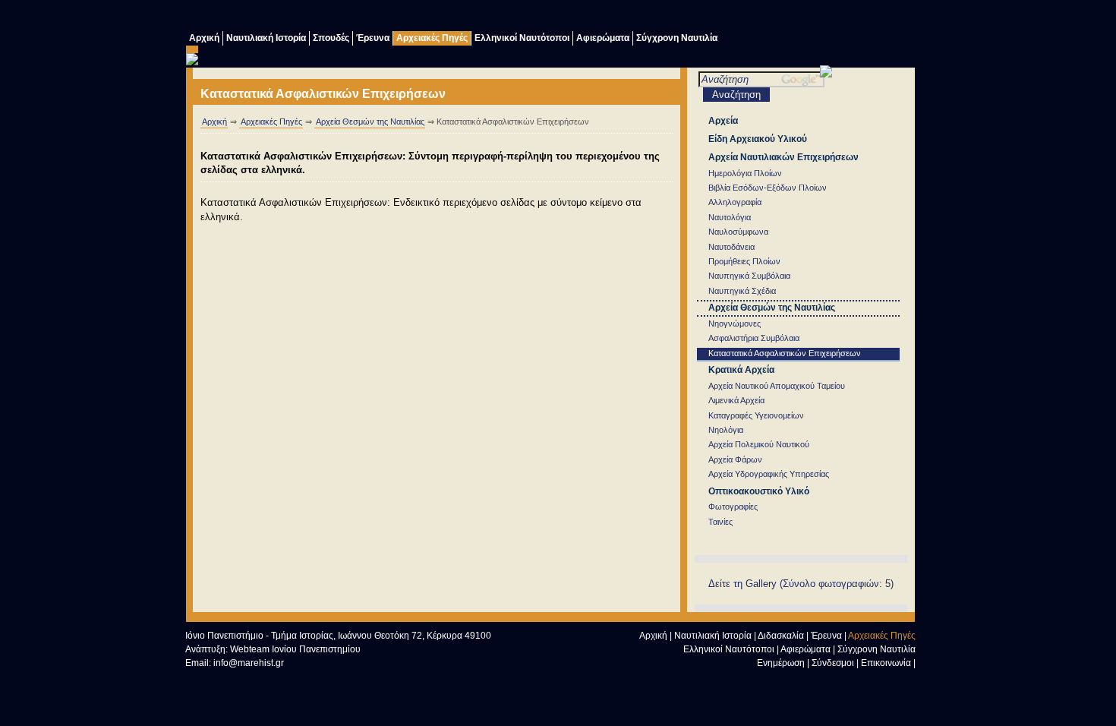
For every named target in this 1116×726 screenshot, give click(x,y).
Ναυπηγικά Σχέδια (742, 290)
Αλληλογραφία (734, 202)
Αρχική (204, 38)
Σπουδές (331, 38)
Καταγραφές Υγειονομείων (756, 415)
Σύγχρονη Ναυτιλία (676, 38)
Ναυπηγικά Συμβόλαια (749, 275)
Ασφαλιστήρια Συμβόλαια (753, 337)
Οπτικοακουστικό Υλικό (758, 491)
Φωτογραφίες (733, 506)
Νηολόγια (725, 429)
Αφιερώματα (602, 38)
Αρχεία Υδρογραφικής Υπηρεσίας (768, 473)
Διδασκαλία (781, 635)
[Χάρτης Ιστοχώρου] (842, 17)
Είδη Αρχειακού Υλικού (757, 139)
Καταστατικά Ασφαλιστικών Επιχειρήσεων (784, 353)
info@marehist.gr (248, 663)
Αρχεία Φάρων (735, 459)
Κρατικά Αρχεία (741, 370)
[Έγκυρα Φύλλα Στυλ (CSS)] (284, 679)
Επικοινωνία (886, 663)
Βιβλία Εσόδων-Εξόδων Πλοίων (767, 187)
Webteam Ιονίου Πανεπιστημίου (295, 649)
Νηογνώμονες (734, 323)
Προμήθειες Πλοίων (744, 261)
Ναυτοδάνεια (731, 246)
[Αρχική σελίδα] (813, 682)
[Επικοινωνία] (812, 17)
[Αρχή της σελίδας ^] (782, 682)
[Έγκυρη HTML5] (215, 679)
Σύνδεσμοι (833, 663)
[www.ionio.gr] (826, 74)
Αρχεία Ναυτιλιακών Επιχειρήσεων (783, 157)
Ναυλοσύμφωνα (738, 231)
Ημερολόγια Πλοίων (745, 173)
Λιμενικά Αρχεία (736, 400)
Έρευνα (372, 38)
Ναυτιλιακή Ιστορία (266, 38)
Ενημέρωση (781, 663)
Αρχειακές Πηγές (432, 38)
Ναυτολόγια (729, 217)
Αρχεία (723, 120)
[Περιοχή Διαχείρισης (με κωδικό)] (873, 17)
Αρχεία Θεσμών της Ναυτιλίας (370, 121)
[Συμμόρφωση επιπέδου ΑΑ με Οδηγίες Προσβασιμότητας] (352, 679)
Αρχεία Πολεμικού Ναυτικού (758, 444)
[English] (903, 17)
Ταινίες (720, 521)
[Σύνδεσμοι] (782, 17)
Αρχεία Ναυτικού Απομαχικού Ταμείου (776, 385)
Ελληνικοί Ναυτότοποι (521, 38)
